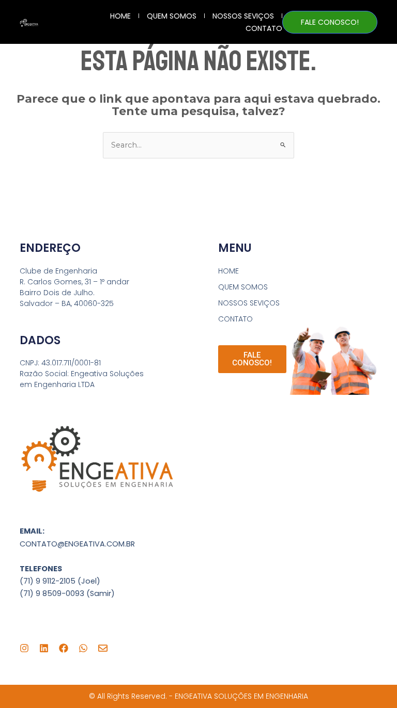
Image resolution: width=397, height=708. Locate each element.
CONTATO (264, 28)
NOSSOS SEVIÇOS (243, 16)
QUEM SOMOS (171, 16)
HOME (120, 16)
